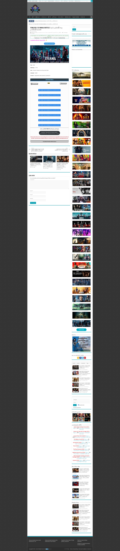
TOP (61, 1)
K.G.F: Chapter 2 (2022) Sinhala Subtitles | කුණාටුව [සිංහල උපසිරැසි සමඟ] (84, 367)
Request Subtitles (51, 1)
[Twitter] (90, 3)
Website (31, 198)
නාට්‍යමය (43, 32)
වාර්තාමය (46, 32)
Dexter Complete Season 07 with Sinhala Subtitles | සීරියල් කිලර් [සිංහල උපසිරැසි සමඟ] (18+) (37, 150)
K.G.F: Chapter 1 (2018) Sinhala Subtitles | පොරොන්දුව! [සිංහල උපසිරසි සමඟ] (84, 384)
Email (31, 194)
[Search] (92, 1)
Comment (32, 179)
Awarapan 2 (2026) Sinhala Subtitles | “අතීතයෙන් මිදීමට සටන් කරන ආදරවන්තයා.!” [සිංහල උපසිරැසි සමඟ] (62, 166)
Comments (83, 363)
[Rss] (88, 3)
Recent (74, 363)
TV (42, 1)
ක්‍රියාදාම (37, 32)
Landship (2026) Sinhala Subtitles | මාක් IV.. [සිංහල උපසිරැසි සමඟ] (35, 164)
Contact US (82, 16)
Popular (78, 363)
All (33, 24)
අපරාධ (34, 32)
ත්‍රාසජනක (40, 32)
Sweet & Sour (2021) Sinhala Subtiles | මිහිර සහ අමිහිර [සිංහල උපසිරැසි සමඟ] (61, 150)
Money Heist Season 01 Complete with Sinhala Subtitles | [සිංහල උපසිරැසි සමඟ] (84, 389)
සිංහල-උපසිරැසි (58, 32)
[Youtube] (92, 3)
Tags (87, 363)
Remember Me (81, 405)
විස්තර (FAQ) (71, 1)
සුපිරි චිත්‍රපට (66, 1)
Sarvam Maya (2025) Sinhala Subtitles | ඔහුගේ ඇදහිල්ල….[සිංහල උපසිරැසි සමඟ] (84, 495)
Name (31, 190)
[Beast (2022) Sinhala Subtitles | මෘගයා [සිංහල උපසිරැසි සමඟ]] (75, 380)
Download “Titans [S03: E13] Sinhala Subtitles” (49, 133)
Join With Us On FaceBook (49, 43)
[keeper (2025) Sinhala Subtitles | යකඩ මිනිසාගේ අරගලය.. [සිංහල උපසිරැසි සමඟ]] (87, 419)
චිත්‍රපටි (46, 1)
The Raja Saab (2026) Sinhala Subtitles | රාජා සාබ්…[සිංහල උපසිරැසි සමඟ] (84, 490)
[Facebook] (89, 3)
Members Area (77, 1)
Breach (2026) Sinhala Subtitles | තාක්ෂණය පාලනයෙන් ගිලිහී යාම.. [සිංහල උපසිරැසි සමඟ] (48, 165)
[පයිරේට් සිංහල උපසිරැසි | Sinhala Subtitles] (35, 8)
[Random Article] (91, 17)
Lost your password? (77, 407)
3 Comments (65, 32)
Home (40, 1)
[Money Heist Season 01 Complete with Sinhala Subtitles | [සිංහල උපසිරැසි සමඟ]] (75, 390)
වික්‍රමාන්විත (50, 32)
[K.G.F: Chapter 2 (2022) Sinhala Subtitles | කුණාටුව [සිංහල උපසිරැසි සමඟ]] (75, 367)
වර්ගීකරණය (57, 1)
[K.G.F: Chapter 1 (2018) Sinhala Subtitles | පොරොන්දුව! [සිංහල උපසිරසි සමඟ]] (75, 385)
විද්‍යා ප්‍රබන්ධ (54, 32)
